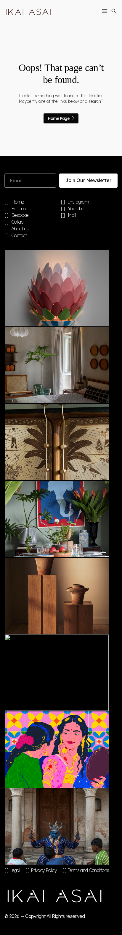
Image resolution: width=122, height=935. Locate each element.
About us (20, 229)
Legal (14, 870)
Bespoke (19, 215)
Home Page (58, 118)
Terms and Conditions (88, 870)
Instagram (78, 202)
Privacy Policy (44, 870)
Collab (17, 222)
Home (17, 202)
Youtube (76, 209)
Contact (19, 235)
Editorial (19, 209)
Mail (72, 215)
